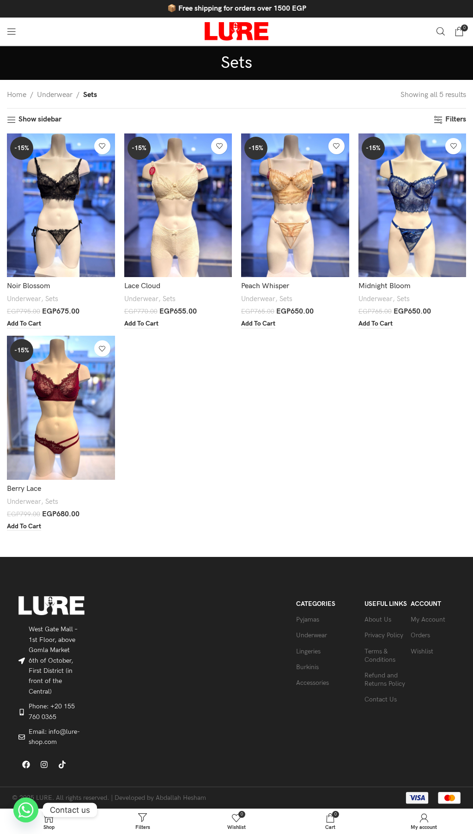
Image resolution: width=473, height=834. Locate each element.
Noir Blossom (28, 286)
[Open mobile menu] (11, 31)
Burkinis (307, 667)
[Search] (440, 31)
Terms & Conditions (379, 655)
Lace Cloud (142, 286)
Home (16, 95)
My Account (428, 619)
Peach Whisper (265, 286)
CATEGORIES (315, 604)
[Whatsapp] (25, 810)
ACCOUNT (426, 604)
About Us (377, 619)
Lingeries (308, 651)
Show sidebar (39, 119)
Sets (51, 299)
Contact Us (380, 699)
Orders (420, 635)
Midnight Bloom (384, 286)
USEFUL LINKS (385, 604)
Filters (455, 119)
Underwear (55, 95)
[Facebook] (26, 765)
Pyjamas (307, 619)
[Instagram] (44, 765)
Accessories (312, 683)
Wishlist (422, 651)
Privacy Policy (383, 635)
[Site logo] (236, 31)
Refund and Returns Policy (384, 679)
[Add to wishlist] (102, 146)
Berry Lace (24, 488)
